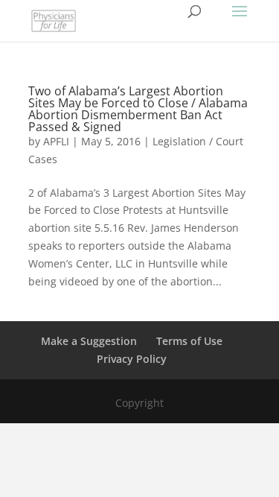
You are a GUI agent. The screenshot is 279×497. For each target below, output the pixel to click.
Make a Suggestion (89, 341)
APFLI (56, 141)
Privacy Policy (132, 359)
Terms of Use (189, 341)
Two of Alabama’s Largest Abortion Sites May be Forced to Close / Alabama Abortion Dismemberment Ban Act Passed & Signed (138, 109)
